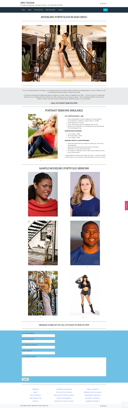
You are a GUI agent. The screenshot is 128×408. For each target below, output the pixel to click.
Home (23, 10)
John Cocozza (27, 2)
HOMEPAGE (35, 389)
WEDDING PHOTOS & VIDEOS (92, 392)
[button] (24, 136)
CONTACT (35, 401)
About (29, 10)
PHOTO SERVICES (35, 395)
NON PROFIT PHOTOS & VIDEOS (64, 401)
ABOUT (35, 392)
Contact (60, 10)
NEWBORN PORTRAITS (93, 401)
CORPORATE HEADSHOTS (64, 389)
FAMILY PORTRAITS (93, 389)
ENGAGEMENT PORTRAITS (93, 395)
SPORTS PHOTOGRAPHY (64, 398)
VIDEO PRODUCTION (35, 398)
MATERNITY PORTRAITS (92, 398)
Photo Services (38, 10)
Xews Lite (45, 405)
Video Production (50, 10)
